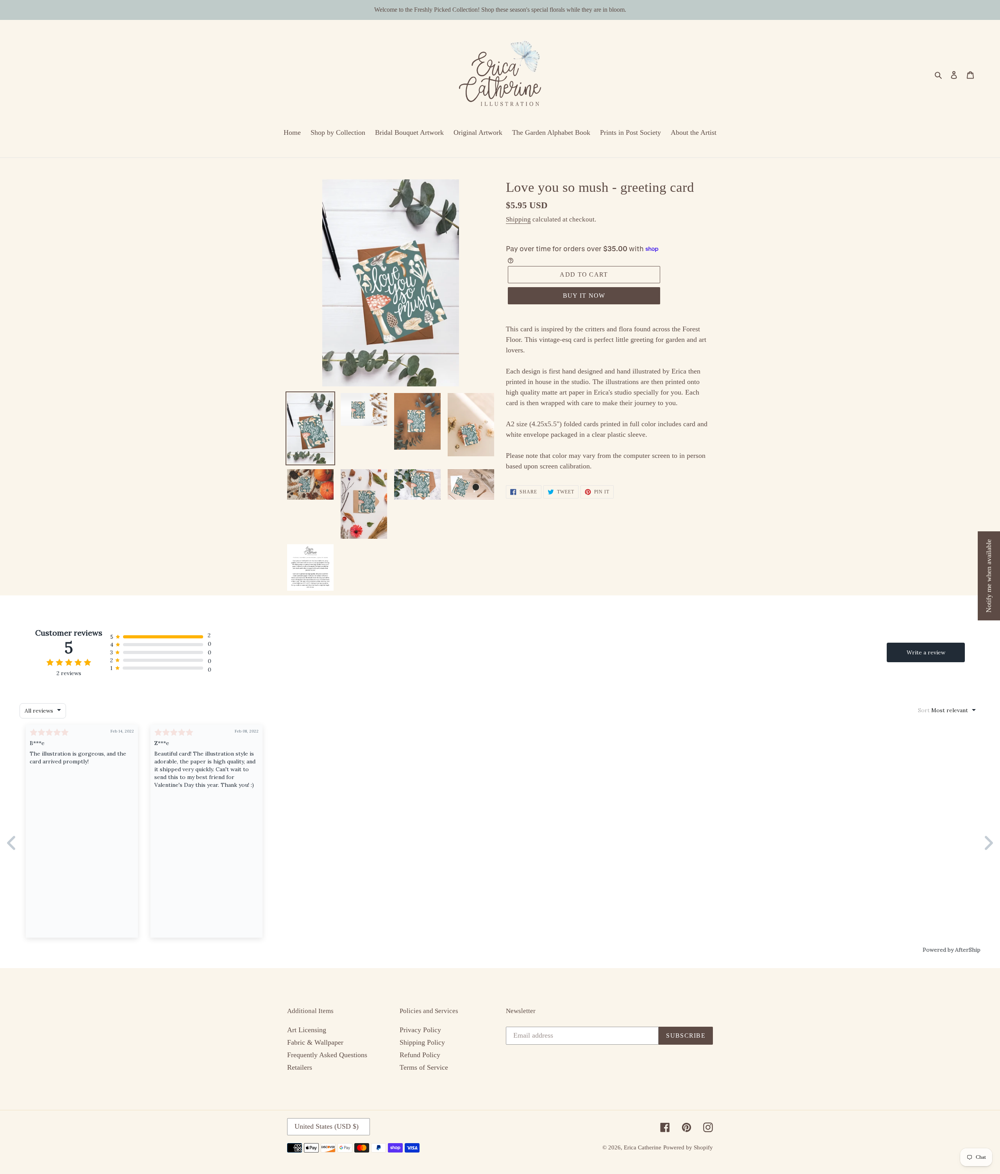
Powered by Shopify (688, 1147)
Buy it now (584, 295)
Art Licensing (306, 1030)
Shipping (518, 219)
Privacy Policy (420, 1030)
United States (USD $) (327, 1126)
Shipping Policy (422, 1042)
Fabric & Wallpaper (315, 1042)
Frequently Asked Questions (327, 1055)
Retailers (299, 1067)
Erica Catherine (642, 1147)
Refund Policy (420, 1055)
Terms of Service (424, 1067)
